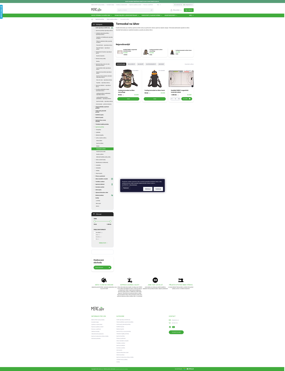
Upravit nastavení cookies (122, 369)
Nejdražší (140, 64)
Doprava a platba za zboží (135, 4)
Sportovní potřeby (100, 127)
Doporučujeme (121, 64)
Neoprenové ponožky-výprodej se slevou (103, 72)
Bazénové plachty (100, 55)
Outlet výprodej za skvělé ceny (103, 27)
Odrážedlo (98, 168)
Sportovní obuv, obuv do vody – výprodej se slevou (103, 64)
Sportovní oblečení (100, 184)
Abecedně (161, 64)
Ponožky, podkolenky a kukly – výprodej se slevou (103, 90)
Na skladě (99, 232)
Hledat (151, 10)
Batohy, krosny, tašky (101, 58)
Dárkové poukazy (100, 195)
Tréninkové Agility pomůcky (102, 124)
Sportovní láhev (99, 143)
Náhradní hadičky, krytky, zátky (103, 157)
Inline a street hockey (101, 159)
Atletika (97, 170)
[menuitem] (101, 15)
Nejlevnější (131, 64)
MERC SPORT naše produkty (97, 4)
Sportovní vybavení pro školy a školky (99, 336)
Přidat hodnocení (99, 267)
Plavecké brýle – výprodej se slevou (104, 45)
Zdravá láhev (99, 140)
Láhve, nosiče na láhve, (101, 137)
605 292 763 (175, 323)
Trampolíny (98, 129)
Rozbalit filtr (102, 242)
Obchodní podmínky (96, 338)
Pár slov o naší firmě (148, 4)
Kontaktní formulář (176, 332)
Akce (98, 234)
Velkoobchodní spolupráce (97, 333)
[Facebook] (170, 327)
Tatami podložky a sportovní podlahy (102, 107)
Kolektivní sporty (99, 114)
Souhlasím (158, 189)
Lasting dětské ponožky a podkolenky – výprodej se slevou (103, 98)
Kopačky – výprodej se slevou (103, 82)
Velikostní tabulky (95, 331)
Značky (97, 198)
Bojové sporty (99, 173)
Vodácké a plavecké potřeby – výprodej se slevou (103, 34)
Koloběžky (98, 165)
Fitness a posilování (100, 176)
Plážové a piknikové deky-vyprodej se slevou (104, 42)
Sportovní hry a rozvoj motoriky (101, 121)
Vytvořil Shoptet (178, 369)
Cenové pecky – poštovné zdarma (103, 104)
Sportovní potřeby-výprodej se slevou (104, 30)
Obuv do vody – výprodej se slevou (104, 80)
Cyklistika (98, 132)
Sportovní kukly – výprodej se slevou (104, 101)
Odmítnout (148, 189)
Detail (128, 98)
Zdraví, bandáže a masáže (102, 178)
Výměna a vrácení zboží (121, 4)
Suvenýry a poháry (100, 187)
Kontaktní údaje (110, 4)
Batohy (98, 61)
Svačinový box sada (100, 151)
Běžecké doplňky (100, 135)
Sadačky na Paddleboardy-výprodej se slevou (104, 38)
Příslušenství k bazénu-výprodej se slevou (104, 52)
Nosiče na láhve (99, 154)
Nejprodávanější (151, 64)
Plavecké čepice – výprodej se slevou (103, 48)
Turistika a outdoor (100, 181)
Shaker (97, 146)
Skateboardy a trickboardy (102, 162)
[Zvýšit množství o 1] (178, 98)
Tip (97, 239)
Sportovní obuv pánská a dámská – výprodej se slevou (104, 76)
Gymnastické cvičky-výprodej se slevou (103, 68)
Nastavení (126, 188)
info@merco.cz (175, 320)
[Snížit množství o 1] (171, 98)
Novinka (98, 237)
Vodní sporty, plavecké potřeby (101, 111)
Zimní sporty (98, 189)
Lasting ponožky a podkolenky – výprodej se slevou (103, 94)
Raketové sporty (99, 117)
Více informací (133, 185)
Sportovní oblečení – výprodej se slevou (103, 86)
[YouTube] (173, 327)
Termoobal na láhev (101, 148)
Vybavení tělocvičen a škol (102, 192)
